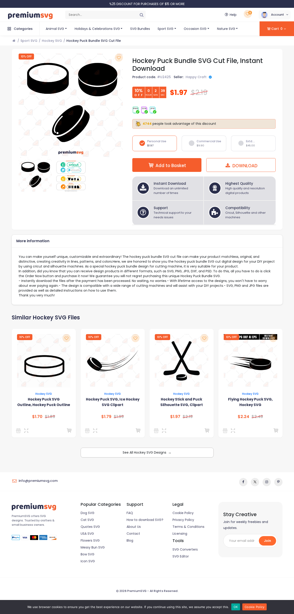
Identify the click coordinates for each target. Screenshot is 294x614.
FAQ (130, 513)
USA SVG (87, 533)
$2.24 (243, 416)
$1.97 (175, 416)
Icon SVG (88, 561)
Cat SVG (87, 519)
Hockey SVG (52, 40)
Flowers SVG (90, 540)
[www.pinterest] (278, 482)
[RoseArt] (88, 430)
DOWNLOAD (244, 166)
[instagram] (267, 482)
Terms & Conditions (188, 526)
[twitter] (255, 482)
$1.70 (37, 416)
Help (233, 14)
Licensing (179, 533)
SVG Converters (185, 549)
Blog (130, 540)
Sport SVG (165, 28)
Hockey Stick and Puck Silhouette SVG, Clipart (181, 402)
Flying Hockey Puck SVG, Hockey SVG (250, 402)
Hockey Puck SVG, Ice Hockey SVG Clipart (112, 402)
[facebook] (243, 482)
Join (267, 540)
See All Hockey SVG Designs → (147, 452)
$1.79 (106, 416)
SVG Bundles (140, 28)
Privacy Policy (183, 519)
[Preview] (27, 430)
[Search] (141, 14)
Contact (133, 533)
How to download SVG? (145, 519)
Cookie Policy (183, 513)
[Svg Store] (19, 430)
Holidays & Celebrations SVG (97, 28)
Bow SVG (87, 554)
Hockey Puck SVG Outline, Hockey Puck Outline (43, 402)
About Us (134, 526)
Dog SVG (87, 513)
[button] (275, 14)
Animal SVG (55, 28)
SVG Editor (180, 556)
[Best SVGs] (226, 430)
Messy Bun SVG (93, 547)
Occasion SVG (195, 28)
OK (236, 607)
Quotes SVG (90, 526)
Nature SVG (226, 28)
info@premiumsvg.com (38, 480)
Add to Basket (170, 165)
